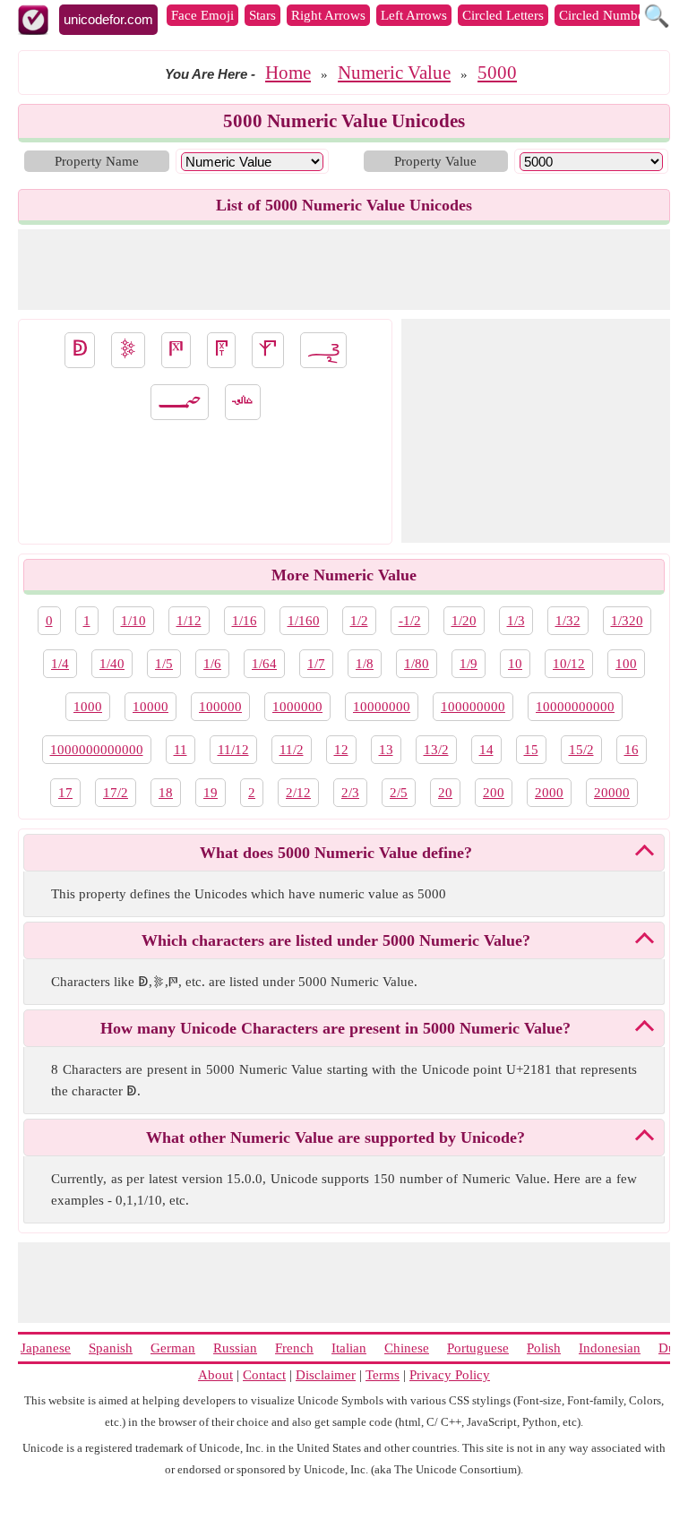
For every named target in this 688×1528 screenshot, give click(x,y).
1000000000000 (96, 750)
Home (288, 72)
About (215, 1375)
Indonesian (610, 1348)
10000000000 (575, 707)
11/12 (233, 750)
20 (445, 792)
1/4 (60, 664)
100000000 (473, 707)
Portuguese (478, 1348)
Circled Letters (503, 15)
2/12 (298, 792)
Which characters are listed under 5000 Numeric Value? (336, 940)
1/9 (468, 664)
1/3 (516, 621)
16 (631, 750)
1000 (87, 707)
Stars (262, 15)
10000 (150, 707)
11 (180, 750)
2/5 (399, 792)
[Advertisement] (344, 269)
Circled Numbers (606, 15)
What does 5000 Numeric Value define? (336, 853)
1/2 (359, 621)
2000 (549, 792)
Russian (235, 1348)
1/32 (567, 621)
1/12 (189, 621)
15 (531, 750)
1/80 (416, 664)
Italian (348, 1348)
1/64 (264, 664)
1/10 (133, 621)
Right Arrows (328, 15)
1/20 (464, 621)
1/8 (365, 664)
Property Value (435, 161)
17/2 (115, 792)
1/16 (244, 621)
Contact (264, 1375)
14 (486, 750)
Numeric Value (394, 72)
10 (515, 664)
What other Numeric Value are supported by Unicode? (335, 1137)
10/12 (569, 664)
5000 (497, 72)
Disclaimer (326, 1375)
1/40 (112, 664)
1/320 (627, 621)
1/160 (304, 621)
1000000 (297, 707)
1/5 (164, 664)
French (294, 1348)
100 (626, 664)
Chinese (406, 1348)
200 (493, 792)
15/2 (581, 750)
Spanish (111, 1348)
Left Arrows (414, 15)
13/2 (436, 750)
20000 (612, 792)
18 (166, 792)
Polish (544, 1348)
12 (341, 750)
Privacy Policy (449, 1375)
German (172, 1348)
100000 (220, 707)
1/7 (316, 664)
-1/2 (410, 621)
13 (386, 750)
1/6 (212, 664)
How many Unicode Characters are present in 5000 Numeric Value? (335, 1028)
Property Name (97, 161)
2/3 (350, 792)
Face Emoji (202, 15)
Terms (383, 1375)
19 (210, 792)
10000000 (381, 707)
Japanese (46, 1348)
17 (65, 792)
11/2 (292, 750)
